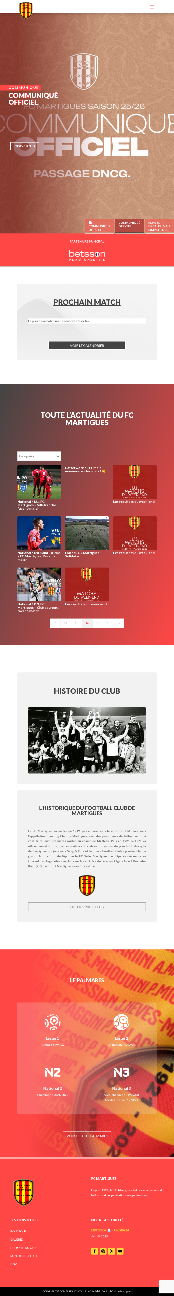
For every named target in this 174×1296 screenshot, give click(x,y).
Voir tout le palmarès (87, 1136)
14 (65, 623)
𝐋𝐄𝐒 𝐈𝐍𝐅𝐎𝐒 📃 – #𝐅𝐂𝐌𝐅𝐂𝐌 (110, 1230)
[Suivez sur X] (111, 1251)
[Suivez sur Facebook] (94, 1251)
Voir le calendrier (87, 345)
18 (108, 623)
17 (98, 623)
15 (76, 623)
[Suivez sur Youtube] (120, 1251)
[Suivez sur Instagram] (103, 1251)
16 (87, 623)
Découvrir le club (87, 907)
